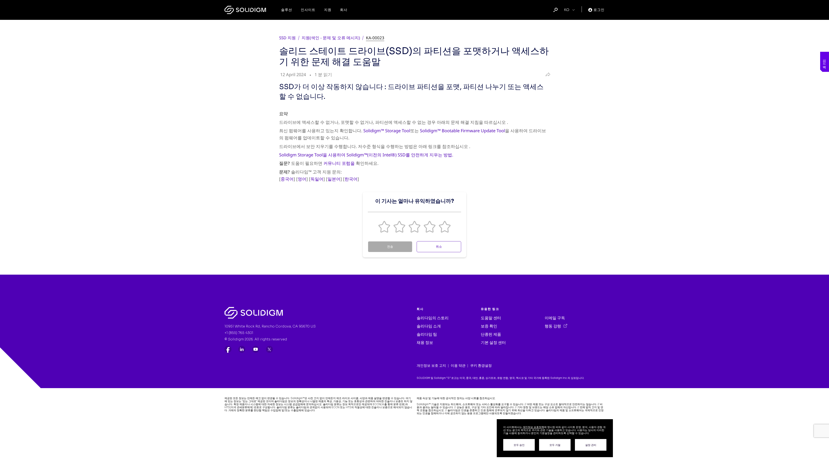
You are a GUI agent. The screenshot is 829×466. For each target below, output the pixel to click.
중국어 (287, 179)
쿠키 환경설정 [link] (481, 365)
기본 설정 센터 (493, 342)
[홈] (245, 10)
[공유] (547, 75)
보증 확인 (489, 326)
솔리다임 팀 (427, 334)
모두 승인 (519, 445)
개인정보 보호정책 (533, 427)
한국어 (351, 179)
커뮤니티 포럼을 (339, 163)
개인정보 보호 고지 (431, 365)
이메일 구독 (555, 318)
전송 (390, 247)
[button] (384, 226)
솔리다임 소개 (429, 326)
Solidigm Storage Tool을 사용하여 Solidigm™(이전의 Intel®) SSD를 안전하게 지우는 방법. (366, 155)
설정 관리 (590, 445)
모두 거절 (554, 445)
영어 (302, 179)
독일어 (316, 179)
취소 (439, 247)
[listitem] (228, 349)
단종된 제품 (491, 334)
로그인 (598, 10)
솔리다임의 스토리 (433, 318)
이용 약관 (458, 365)
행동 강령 (553, 326)
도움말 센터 (491, 318)
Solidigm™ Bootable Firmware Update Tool (462, 131)
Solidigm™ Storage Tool (386, 131)
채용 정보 (425, 342)
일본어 (333, 179)
